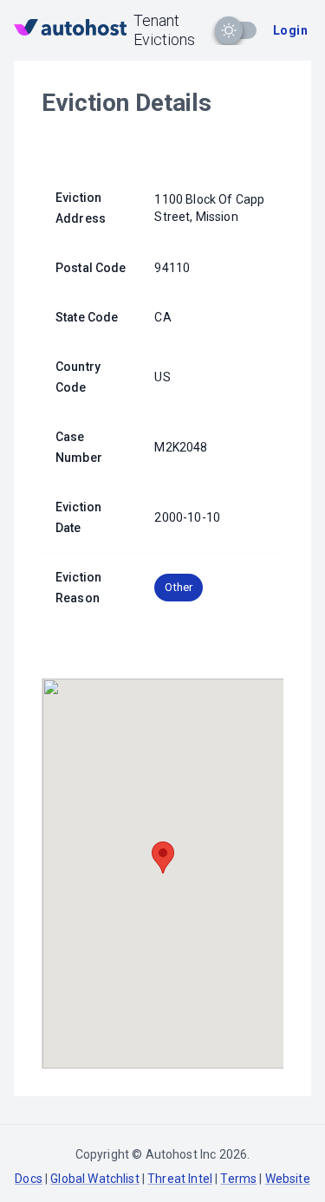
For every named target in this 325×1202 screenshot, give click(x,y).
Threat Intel (179, 1179)
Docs (28, 1179)
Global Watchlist (94, 1179)
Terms (238, 1179)
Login (290, 30)
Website (287, 1179)
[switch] (228, 30)
